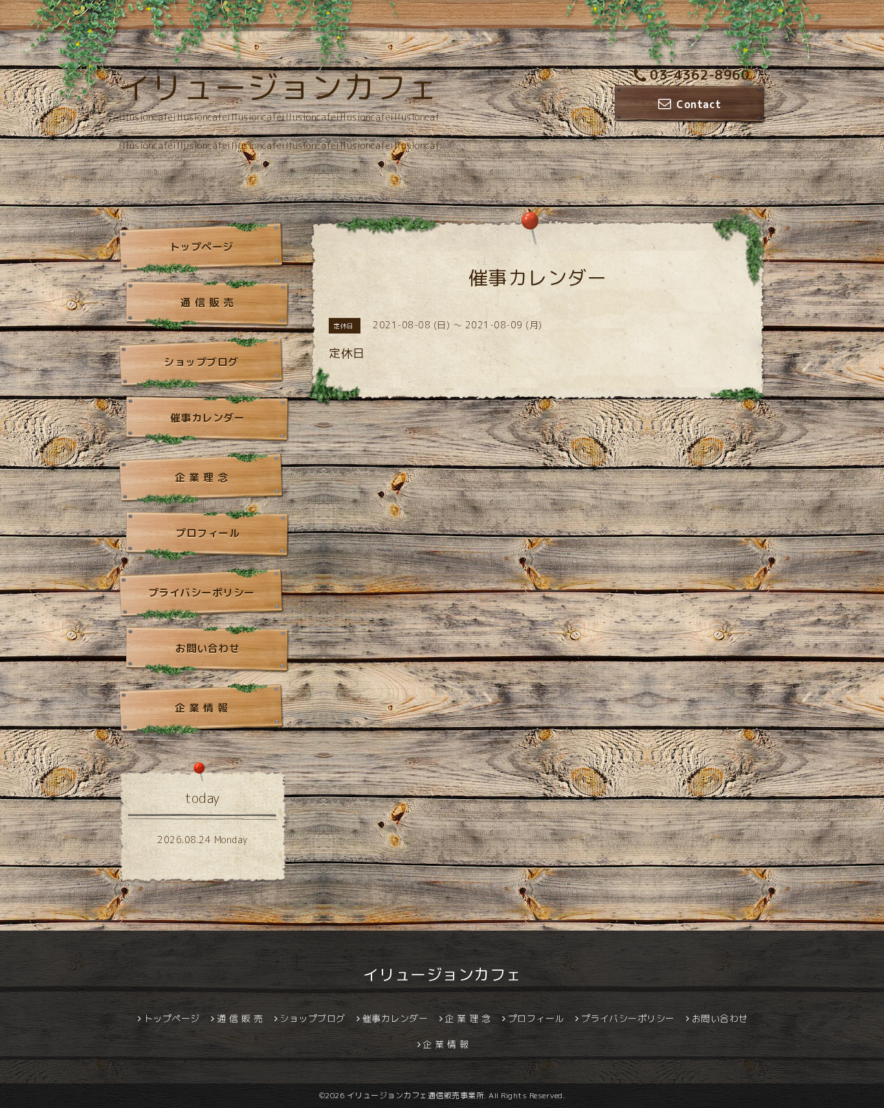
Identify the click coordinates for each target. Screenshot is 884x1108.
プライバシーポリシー (201, 592)
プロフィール (207, 533)
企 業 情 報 (201, 708)
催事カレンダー (207, 418)
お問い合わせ (207, 648)
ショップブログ (201, 362)
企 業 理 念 (201, 477)
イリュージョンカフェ (278, 87)
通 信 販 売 (207, 302)
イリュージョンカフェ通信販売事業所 (416, 1095)
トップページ (202, 247)
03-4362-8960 (699, 74)
